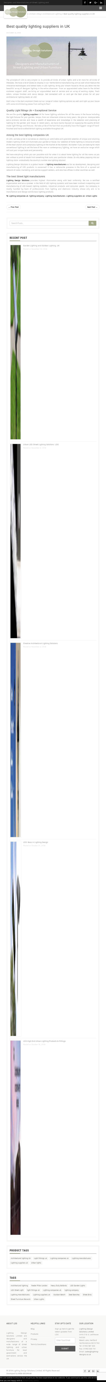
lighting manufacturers (56, 164)
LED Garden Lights (77, 1286)
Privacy (34, 1339)
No (26, 1380)
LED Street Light (17, 1290)
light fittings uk (33, 1290)
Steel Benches (74, 1295)
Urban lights (36, 1263)
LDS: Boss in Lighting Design (35, 842)
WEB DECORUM (25, 1373)
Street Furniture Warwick (21, 1299)
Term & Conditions (38, 1344)
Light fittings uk (40, 1258)
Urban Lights (91, 196)
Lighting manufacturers (55, 196)
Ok (23, 1380)
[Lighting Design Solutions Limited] (15, 12)
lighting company (36, 196)
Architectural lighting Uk (21, 1258)
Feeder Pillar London (39, 1286)
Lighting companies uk (18, 196)
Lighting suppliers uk (75, 196)
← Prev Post (13, 207)
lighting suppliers (30, 114)
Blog (33, 1329)
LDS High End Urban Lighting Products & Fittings (44, 1041)
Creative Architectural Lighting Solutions (40, 643)
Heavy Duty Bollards (59, 1286)
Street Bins (87, 1295)
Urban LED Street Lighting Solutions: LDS (41, 445)
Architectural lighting (19, 1286)
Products (34, 1334)
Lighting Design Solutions (17, 180)
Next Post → (92, 207)
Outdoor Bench (59, 1295)
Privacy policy (33, 1380)
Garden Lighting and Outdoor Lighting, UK (41, 246)
